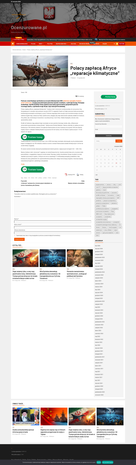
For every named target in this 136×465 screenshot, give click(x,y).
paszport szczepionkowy (109, 200)
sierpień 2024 (99, 278)
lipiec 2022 (98, 330)
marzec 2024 (98, 286)
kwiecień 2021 (99, 374)
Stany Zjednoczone (109, 214)
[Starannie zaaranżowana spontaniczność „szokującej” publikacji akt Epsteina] (80, 258)
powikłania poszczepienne (102, 208)
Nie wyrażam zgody (108, 462)
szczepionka (107, 216)
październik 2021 (100, 357)
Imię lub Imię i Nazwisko (101, 124)
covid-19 (98, 187)
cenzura (109, 184)
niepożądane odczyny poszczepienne (105, 198)
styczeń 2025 (99, 266)
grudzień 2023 (99, 295)
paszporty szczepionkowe (102, 203)
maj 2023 (97, 307)
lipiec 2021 (98, 365)
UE (120, 224)
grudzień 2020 (99, 386)
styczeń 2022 (99, 348)
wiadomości (99, 230)
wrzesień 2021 (99, 360)
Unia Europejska (113, 227)
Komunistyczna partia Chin (102, 192)
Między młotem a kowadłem (76, 182)
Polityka (49, 43)
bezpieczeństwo (100, 184)
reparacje (54, 177)
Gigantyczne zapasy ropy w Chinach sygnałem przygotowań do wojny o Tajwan (53, 432)
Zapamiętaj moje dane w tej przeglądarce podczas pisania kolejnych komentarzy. (38, 235)
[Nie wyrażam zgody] (134, 462)
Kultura (73, 43)
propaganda (115, 208)
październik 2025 (100, 257)
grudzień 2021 (99, 351)
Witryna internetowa (19, 230)
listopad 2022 (99, 319)
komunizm (114, 192)
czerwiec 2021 (99, 368)
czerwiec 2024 (99, 283)
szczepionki (116, 222)
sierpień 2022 (99, 327)
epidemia (98, 190)
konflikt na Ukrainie (100, 195)
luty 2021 (97, 380)
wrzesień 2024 (99, 275)
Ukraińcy (104, 227)
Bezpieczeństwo (61, 43)
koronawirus (111, 195)
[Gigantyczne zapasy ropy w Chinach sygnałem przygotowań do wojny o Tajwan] (54, 416)
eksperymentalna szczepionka (110, 187)
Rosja (112, 211)
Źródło (23, 164)
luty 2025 (97, 263)
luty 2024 (97, 289)
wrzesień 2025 (99, 260)
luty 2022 (97, 345)
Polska (33, 43)
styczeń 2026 (99, 248)
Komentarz (17, 196)
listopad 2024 (99, 269)
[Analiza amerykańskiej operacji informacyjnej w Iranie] (26, 416)
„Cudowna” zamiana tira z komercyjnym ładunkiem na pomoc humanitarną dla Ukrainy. (36, 183)
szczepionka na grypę (101, 219)
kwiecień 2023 (99, 310)
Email (96, 129)
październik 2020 (100, 392)
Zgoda (98, 462)
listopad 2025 (99, 254)
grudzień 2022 (99, 316)
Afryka (25, 177)
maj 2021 (97, 371)
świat (117, 232)
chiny (114, 184)
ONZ (36, 177)
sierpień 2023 (99, 304)
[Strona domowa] (13, 44)
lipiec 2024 (98, 281)
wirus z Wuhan (108, 230)
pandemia (98, 200)
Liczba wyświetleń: (100, 105)
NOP (118, 198)
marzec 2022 (98, 342)
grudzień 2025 (99, 251)
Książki (105, 43)
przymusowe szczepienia (102, 211)
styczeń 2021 (99, 383)
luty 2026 (97, 245)
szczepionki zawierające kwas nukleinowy (106, 224)
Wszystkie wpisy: (99, 108)
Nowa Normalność (22, 43)
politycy (40, 177)
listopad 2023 (99, 298)
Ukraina (98, 227)
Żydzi (97, 235)
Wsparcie (96, 43)
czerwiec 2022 (99, 333)
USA (13, 427)
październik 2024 (100, 272)
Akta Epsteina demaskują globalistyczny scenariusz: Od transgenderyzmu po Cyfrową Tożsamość (100, 39)
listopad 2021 (99, 354)
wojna (115, 230)
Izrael (104, 190)
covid (119, 184)
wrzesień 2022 (99, 324)
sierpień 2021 (99, 362)
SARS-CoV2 (99, 214)
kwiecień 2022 (99, 339)
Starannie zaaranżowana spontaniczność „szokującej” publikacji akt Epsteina (77, 273)
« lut (96, 175)
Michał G (74, 78)
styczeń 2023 (99, 313)
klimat (32, 177)
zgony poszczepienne (107, 232)
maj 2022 (97, 336)
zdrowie (98, 232)
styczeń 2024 (99, 292)
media (117, 195)
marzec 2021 (98, 377)
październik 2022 (100, 322)
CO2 (29, 177)
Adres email (18, 224)
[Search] (114, 43)
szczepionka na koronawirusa (103, 222)
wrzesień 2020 (99, 395)
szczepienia (99, 216)
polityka (45, 177)
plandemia (114, 203)
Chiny (42, 427)
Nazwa (16, 219)
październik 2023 (100, 301)
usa (120, 227)
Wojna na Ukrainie (84, 43)
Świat (40, 43)
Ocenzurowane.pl (29, 27)
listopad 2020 (99, 389)
